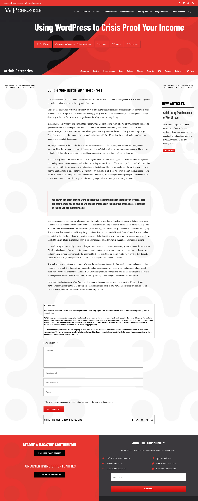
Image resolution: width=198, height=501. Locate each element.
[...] (175, 143)
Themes (168, 71)
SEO (159, 71)
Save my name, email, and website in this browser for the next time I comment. (79, 401)
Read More (169, 150)
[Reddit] (142, 420)
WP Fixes (190, 71)
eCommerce (70, 44)
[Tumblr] (147, 420)
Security (150, 71)
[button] (190, 11)
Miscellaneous (109, 71)
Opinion (130, 71)
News (121, 71)
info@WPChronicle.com (33, 3)
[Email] (152, 420)
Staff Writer (44, 44)
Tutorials (179, 71)
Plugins (140, 71)
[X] (137, 420)
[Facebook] (132, 420)
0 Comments (132, 44)
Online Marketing (84, 44)
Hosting (96, 71)
